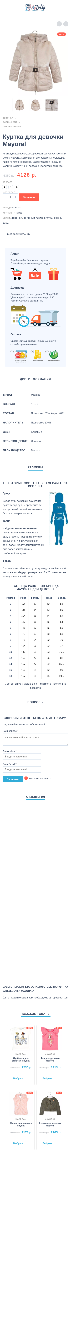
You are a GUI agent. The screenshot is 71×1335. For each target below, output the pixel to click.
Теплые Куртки (12, 126)
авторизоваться (58, 997)
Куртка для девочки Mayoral (50, 1124)
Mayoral (17, 208)
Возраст (8, 182)
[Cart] (64, 8)
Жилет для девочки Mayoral (21, 1124)
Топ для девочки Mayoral (50, 1059)
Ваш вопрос (10, 730)
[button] (6, 7)
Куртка (48, 218)
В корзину (29, 197)
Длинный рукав (33, 218)
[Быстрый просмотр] (15, 1073)
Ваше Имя (10, 751)
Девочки (8, 118)
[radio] (4, 187)
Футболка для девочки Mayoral (21, 1059)
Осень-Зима (10, 122)
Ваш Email (10, 764)
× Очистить (9, 192)
